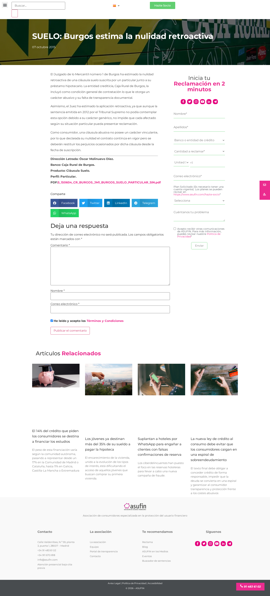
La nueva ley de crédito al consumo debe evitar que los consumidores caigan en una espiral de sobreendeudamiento (214, 449)
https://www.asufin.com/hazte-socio (197, 194)
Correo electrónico (65, 304)
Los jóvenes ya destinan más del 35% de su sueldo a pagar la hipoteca (107, 444)
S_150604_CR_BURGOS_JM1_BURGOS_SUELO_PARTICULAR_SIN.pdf (109, 182)
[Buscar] (15, 13)
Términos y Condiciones (105, 321)
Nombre (58, 290)
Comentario (60, 245)
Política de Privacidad (134, 583)
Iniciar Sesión (136, 4)
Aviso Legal (114, 583)
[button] (5, 5)
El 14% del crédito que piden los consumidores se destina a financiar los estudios (55, 436)
